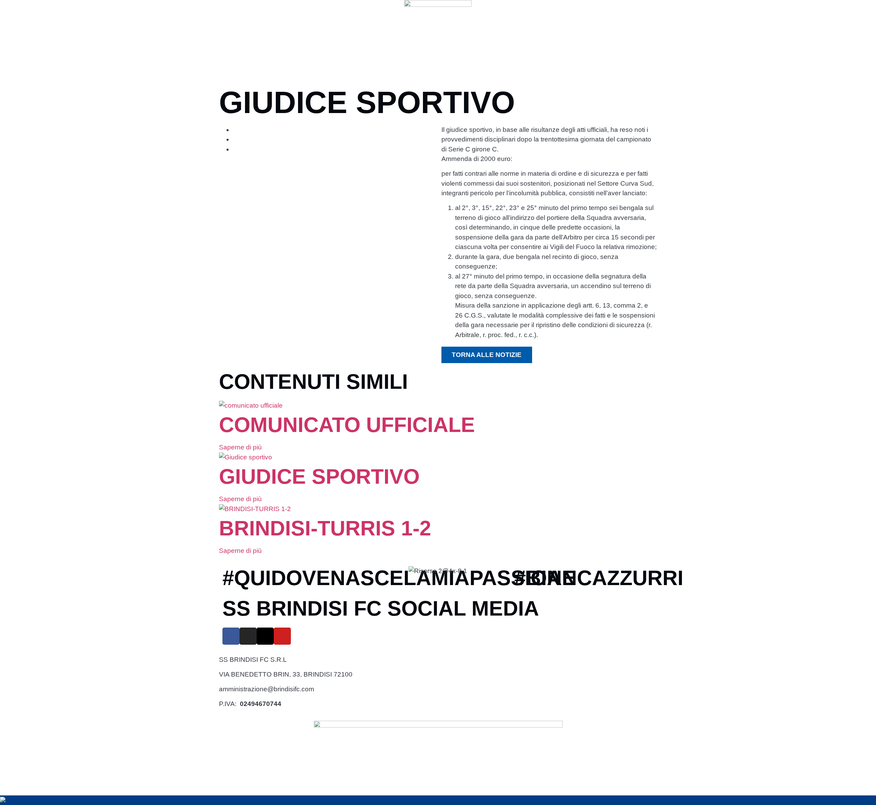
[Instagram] (248, 636)
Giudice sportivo (319, 476)
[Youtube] (282, 636)
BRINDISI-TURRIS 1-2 (325, 528)
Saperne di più (241, 447)
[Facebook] (231, 636)
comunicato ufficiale (347, 424)
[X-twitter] (265, 636)
